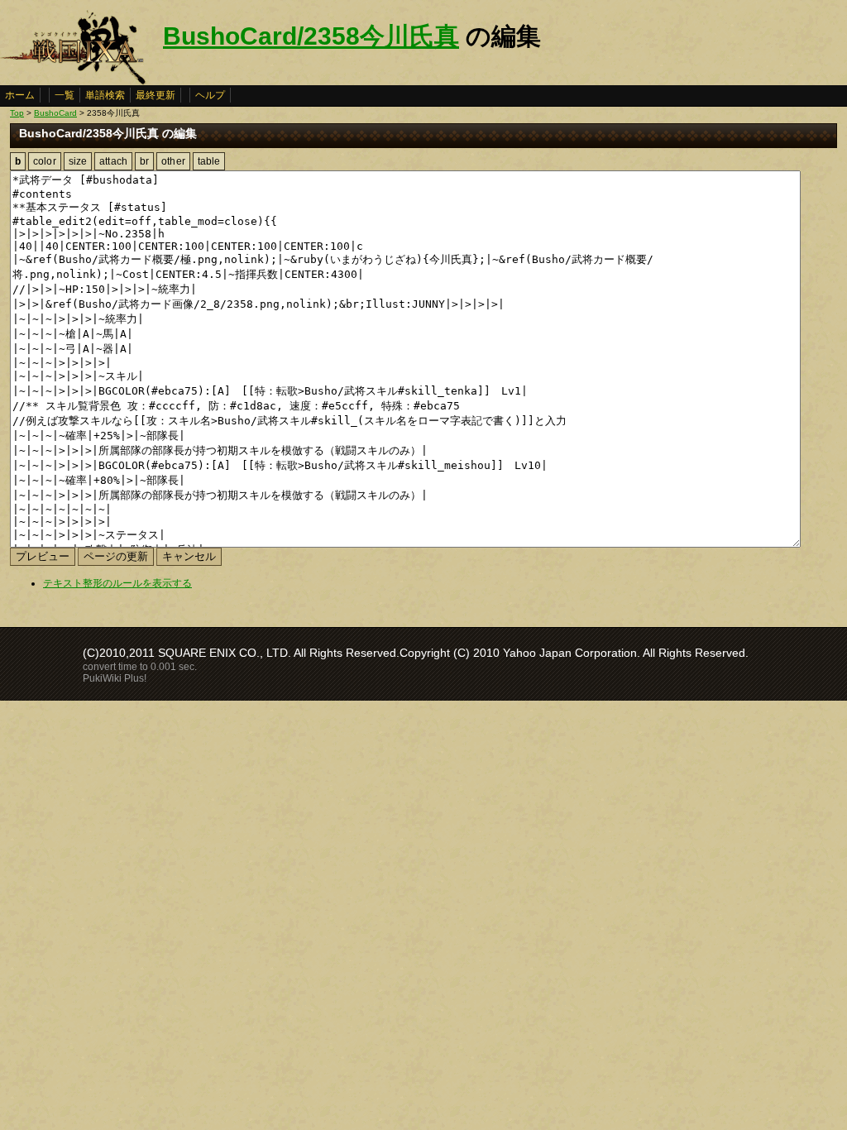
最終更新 (155, 95)
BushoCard (55, 112)
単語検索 (105, 95)
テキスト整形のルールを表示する (117, 583)
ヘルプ (210, 95)
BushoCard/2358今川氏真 (311, 36)
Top (17, 112)
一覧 (64, 95)
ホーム (20, 95)
